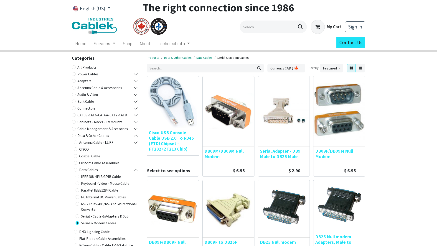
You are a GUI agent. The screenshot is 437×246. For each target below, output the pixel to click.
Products (153, 58)
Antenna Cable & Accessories (99, 87)
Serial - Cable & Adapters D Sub (105, 216)
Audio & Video (87, 94)
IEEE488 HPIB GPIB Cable (101, 176)
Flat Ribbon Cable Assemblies (102, 238)
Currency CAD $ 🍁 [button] (284, 68)
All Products (87, 67)
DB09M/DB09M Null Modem (224, 153)
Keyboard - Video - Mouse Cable (105, 183)
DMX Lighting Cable (94, 231)
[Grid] (351, 68)
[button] (331, 68)
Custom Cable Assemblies (99, 163)
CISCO (84, 149)
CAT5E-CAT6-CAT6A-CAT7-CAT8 (102, 115)
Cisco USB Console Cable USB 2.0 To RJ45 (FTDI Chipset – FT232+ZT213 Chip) (171, 141)
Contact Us (350, 42)
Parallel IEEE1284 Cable (99, 190)
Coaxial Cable (89, 156)
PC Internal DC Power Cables (103, 197)
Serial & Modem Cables (98, 223)
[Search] (300, 26)
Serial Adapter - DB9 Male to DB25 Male (280, 153)
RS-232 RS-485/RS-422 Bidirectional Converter (109, 207)
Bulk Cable (85, 101)
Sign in (355, 26)
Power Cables (88, 74)
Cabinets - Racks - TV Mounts (99, 122)
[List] (360, 68)
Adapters (84, 81)
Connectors (86, 108)
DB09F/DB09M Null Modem (334, 153)
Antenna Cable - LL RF (96, 142)
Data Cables (88, 169)
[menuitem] (81, 43)
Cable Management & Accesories (102, 128)
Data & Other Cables (93, 135)
